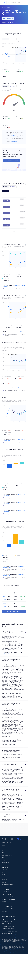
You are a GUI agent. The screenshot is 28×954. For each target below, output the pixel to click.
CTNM (4, 603)
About (3, 847)
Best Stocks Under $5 (7, 933)
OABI (4, 596)
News (3, 850)
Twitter (3, 874)
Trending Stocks (5, 892)
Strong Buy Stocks (6, 894)
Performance (5, 867)
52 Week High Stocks (7, 921)
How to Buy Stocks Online (8, 908)
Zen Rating (13, 135)
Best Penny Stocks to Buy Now (9, 931)
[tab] (3, 22)
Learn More (14, 141)
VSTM (4, 606)
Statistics (4, 901)
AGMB (4, 599)
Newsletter (4, 879)
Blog (3, 852)
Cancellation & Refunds (7, 864)
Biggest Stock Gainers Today (8, 916)
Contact (3, 872)
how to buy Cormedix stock (9, 653)
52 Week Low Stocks (6, 923)
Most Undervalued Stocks (8, 928)
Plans (3, 857)
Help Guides (4, 869)
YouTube (4, 877)
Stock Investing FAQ (6, 855)
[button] (14, 195)
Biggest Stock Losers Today (8, 919)
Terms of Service (6, 862)
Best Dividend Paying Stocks (8, 899)
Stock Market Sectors (7, 904)
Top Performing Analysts (7, 884)
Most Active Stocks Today (8, 926)
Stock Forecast (5, 889)
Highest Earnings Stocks (7, 896)
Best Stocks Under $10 (7, 936)
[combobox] (15, 2)
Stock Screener (5, 887)
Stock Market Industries (7, 906)
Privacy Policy (5, 860)
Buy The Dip (4, 914)
